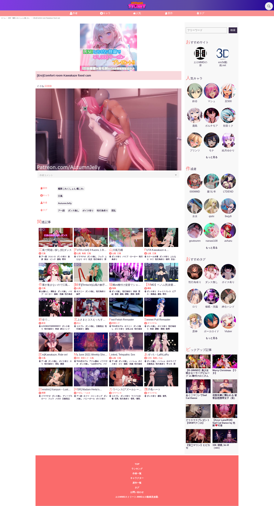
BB (78, 358)
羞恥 (59, 259)
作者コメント (46, 175)
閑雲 (44, 393)
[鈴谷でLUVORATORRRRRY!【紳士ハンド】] (41, 323)
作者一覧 (137, 473)
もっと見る (212, 157)
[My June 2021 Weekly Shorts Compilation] (76, 358)
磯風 (149, 288)
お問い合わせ (137, 492)
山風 (79, 253)
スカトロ (52, 256)
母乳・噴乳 (135, 399)
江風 (60, 196)
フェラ (101, 256)
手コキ (169, 364)
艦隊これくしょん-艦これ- (71, 188)
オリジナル (152, 323)
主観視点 (100, 326)
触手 (78, 294)
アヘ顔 (61, 210)
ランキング (137, 469)
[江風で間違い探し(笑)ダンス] (41, 253)
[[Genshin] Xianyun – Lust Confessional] (41, 393)
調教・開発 (129, 294)
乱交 (90, 259)
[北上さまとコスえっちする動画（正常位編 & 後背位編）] (76, 323)
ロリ (85, 259)
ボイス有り (88, 210)
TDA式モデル (117, 326)
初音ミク (116, 323)
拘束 (135, 291)
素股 (117, 294)
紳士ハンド (65, 329)
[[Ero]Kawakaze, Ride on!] (41, 358)
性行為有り (102, 210)
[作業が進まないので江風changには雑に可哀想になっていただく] (41, 288)
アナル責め (94, 361)
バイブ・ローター (130, 256)
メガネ (58, 399)
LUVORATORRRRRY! (51, 326)
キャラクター (137, 478)
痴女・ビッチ (50, 259)
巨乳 (117, 399)
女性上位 (129, 329)
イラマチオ (81, 256)
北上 (79, 323)
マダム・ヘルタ (83, 393)
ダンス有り (62, 256)
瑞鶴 (114, 288)
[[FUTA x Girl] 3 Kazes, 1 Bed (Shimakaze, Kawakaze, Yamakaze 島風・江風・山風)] (76, 253)
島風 (84, 253)
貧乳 (164, 396)
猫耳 (168, 259)
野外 (64, 259)
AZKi (149, 358)
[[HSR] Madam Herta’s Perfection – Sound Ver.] (76, 393)
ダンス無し (73, 210)
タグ (137, 487)
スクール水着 (152, 256)
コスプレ (80, 326)
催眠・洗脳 (58, 294)
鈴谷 (44, 323)
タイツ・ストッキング (92, 396)
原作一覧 (137, 483)
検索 (232, 30)
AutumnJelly (65, 203)
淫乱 (113, 210)
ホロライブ (171, 361)
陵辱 (138, 294)
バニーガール (89, 399)
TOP (137, 464)
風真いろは (158, 358)
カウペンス (117, 393)
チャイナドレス (164, 291)
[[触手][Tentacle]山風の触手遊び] (76, 288)
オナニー (80, 291)
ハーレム (133, 361)
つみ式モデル (96, 364)
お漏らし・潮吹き (48, 291)
